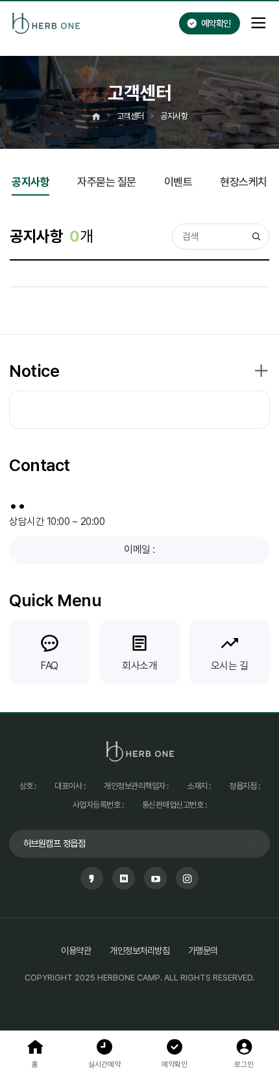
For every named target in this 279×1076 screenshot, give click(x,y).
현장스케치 (243, 182)
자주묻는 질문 (106, 182)
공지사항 (30, 182)
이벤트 (178, 182)
